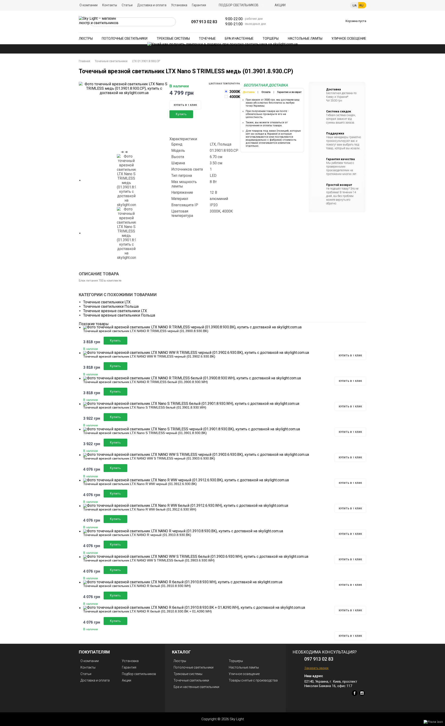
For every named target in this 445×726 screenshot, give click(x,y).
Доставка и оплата (151, 5)
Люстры (86, 38)
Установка (179, 5)
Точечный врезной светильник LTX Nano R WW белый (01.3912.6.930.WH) (139, 509)
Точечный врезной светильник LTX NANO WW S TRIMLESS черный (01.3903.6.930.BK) (149, 458)
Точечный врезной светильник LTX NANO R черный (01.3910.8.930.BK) (137, 535)
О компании (88, 5)
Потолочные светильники (124, 38)
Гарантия (199, 5)
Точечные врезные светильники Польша (119, 315)
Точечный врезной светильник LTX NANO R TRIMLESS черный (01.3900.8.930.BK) (145, 331)
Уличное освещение (348, 38)
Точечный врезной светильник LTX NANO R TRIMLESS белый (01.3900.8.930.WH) (145, 382)
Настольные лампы (305, 38)
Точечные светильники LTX (106, 302)
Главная (84, 61)
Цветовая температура (224, 83)
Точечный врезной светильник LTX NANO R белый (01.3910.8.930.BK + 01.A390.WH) (147, 611)
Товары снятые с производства (253, 680)
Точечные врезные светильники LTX (115, 311)
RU (361, 5)
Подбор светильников (238, 5)
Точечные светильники (111, 61)
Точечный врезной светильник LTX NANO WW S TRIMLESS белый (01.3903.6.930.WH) (149, 560)
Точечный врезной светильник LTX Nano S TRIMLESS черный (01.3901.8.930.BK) (145, 433)
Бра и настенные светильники (196, 687)
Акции (280, 5)
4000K (234, 97)
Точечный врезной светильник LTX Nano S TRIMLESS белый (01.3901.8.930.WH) (144, 407)
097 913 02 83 (204, 21)
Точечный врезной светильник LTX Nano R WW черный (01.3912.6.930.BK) (140, 484)
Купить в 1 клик (185, 105)
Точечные (207, 38)
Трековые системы (173, 38)
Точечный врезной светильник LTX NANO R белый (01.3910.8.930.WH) (137, 586)
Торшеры (271, 38)
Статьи (127, 5)
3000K (234, 91)
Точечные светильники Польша (111, 306)
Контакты (109, 5)
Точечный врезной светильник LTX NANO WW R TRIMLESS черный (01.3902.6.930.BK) (149, 356)
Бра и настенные (239, 38)
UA (355, 5)
